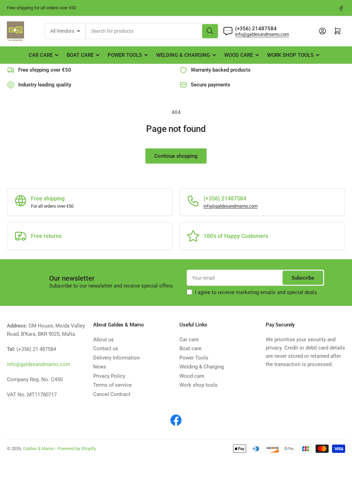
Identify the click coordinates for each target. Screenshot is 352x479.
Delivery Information (116, 358)
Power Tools (125, 55)
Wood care (238, 55)
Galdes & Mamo (38, 448)
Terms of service (112, 385)
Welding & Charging (183, 55)
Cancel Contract (111, 394)
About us (103, 339)
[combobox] (152, 31)
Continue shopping (176, 156)
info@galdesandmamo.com (262, 34)
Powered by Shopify (76, 448)
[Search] (210, 31)
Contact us (105, 348)
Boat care (80, 55)
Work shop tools (290, 55)
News (99, 367)
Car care (41, 55)
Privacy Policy (109, 376)
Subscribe (303, 278)
